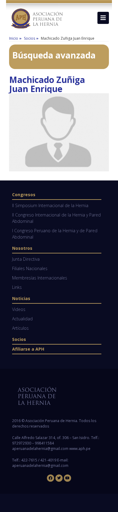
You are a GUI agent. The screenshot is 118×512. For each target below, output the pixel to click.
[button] (103, 18)
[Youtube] (67, 478)
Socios (19, 339)
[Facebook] (50, 478)
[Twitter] (59, 478)
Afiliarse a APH (28, 349)
